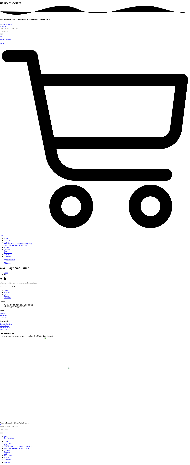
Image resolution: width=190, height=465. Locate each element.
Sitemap (6, 296)
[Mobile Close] (0, 425)
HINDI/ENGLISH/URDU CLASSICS (16, 246)
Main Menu (7, 436)
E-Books (7, 247)
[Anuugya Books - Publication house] (6, 24)
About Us (7, 292)
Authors (6, 242)
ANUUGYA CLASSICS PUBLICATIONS (18, 244)
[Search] (1, 34)
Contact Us (7, 256)
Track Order (8, 253)
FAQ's (6, 294)
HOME (6, 238)
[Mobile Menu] (0, 23)
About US (7, 254)
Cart (5, 251)
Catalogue (7, 249)
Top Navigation (9, 438)
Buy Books (7, 240)
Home (6, 290)
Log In (7, 462)
